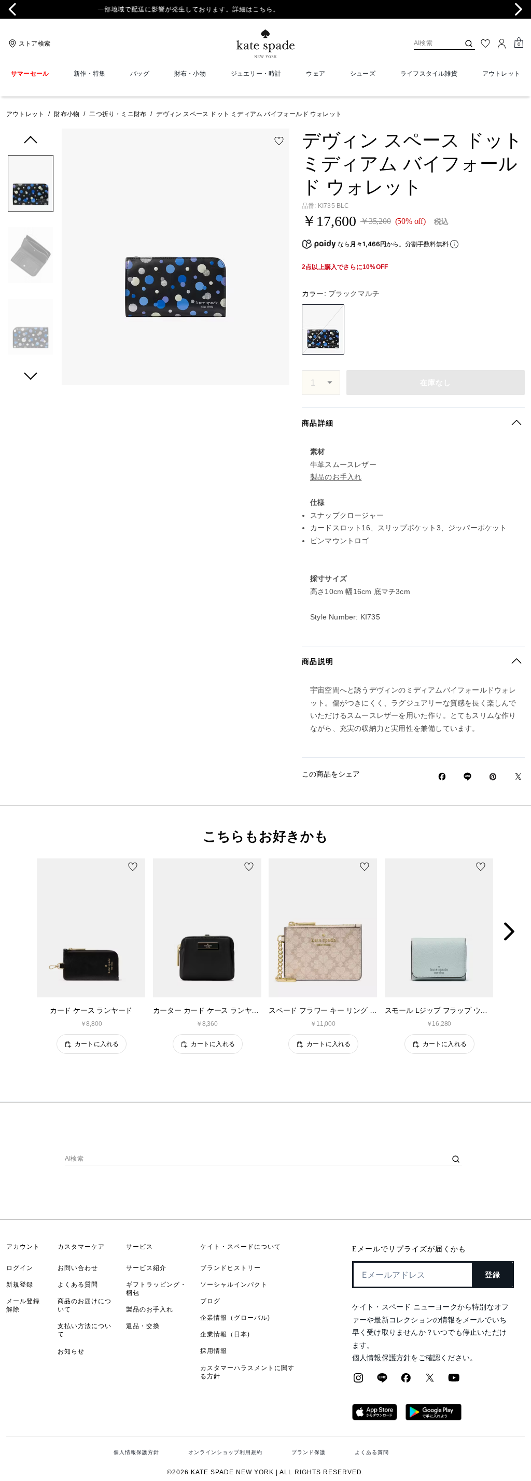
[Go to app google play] (434, 1417)
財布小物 (66, 114)
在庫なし (436, 382)
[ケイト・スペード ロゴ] (265, 44)
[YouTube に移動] (454, 1381)
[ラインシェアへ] (382, 1381)
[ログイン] (502, 43)
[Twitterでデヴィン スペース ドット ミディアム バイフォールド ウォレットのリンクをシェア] (518, 776)
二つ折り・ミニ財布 (117, 114)
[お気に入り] (485, 43)
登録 (493, 1275)
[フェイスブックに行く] (406, 1381)
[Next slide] (518, 9)
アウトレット (25, 114)
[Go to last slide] (12, 9)
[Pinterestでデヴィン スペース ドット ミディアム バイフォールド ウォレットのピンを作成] (492, 776)
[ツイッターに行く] (430, 1381)
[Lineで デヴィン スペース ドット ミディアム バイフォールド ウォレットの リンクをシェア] (467, 776)
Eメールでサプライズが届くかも (409, 1249)
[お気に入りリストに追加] (279, 141)
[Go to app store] (374, 1417)
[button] (30, 185)
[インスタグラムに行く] (358, 1381)
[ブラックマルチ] (323, 329)
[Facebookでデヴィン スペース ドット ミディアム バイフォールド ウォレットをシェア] (442, 776)
